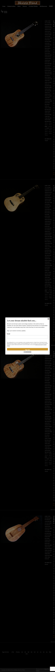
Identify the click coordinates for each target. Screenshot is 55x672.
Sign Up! (27, 349)
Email (8, 333)
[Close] (48, 319)
